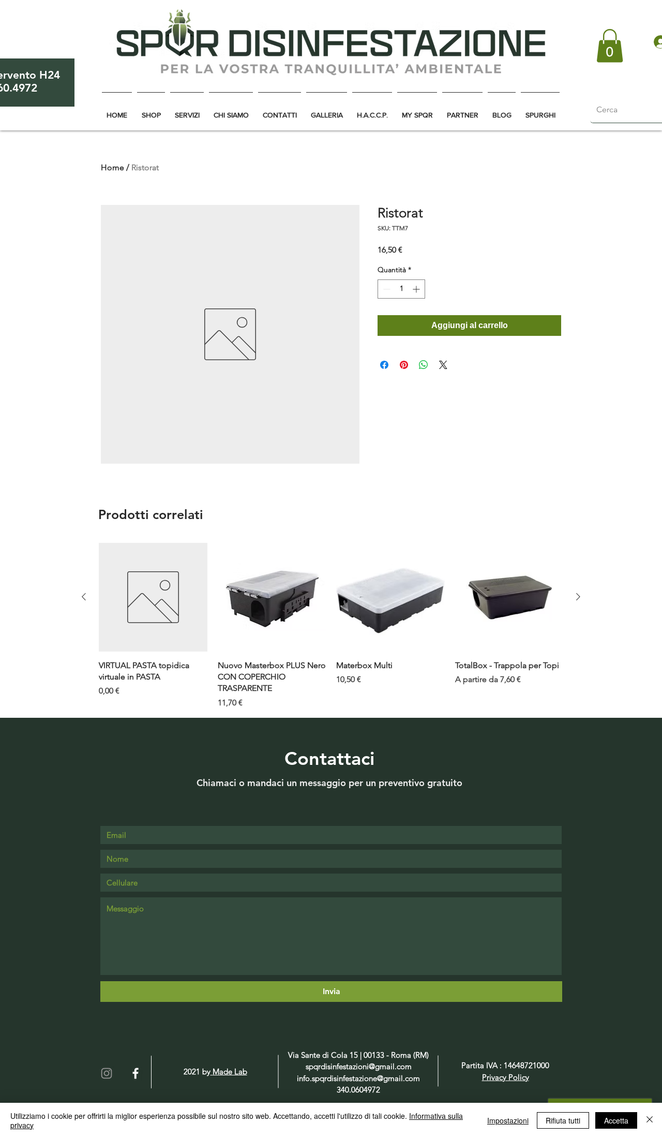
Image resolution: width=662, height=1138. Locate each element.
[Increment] (417, 289)
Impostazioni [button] (508, 1120)
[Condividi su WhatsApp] (423, 365)
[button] (610, 46)
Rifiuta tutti (563, 1120)
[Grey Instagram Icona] (106, 1073)
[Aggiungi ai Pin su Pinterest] (404, 365)
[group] (331, 626)
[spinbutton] (401, 289)
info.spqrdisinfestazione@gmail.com (358, 1078)
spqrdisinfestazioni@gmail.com (359, 1066)
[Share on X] (443, 365)
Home (112, 167)
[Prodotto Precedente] (84, 596)
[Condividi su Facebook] (384, 365)
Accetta (616, 1120)
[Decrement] (385, 289)
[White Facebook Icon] (135, 1073)
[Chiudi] (649, 1120)
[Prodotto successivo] (578, 596)
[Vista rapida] (153, 597)
